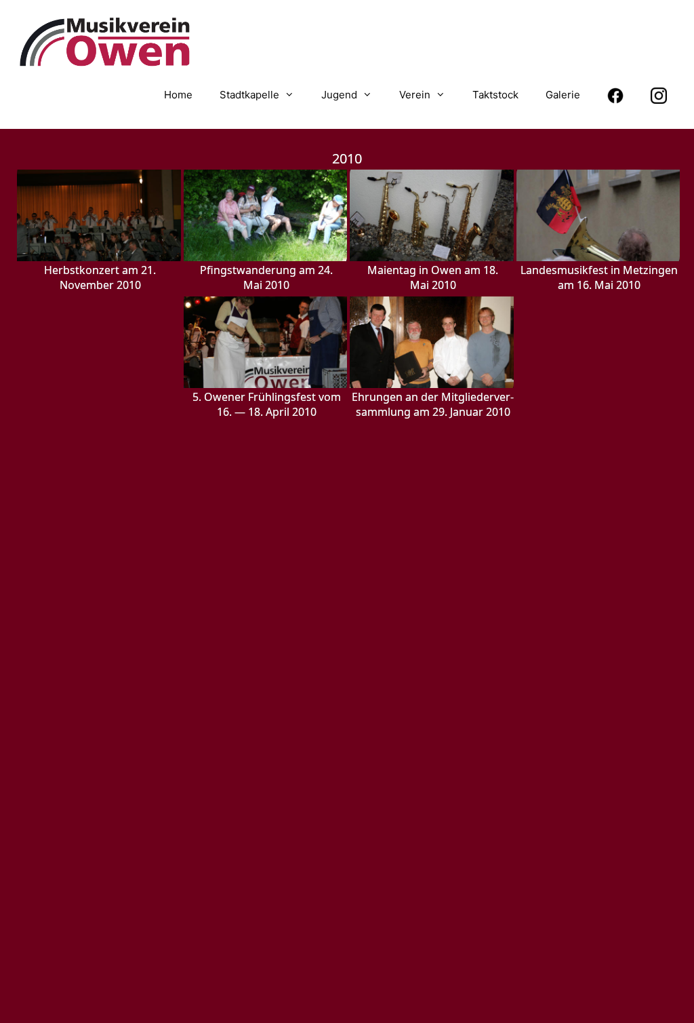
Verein (414, 94)
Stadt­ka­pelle (249, 94)
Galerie (563, 94)
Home (178, 94)
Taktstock (495, 94)
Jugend (339, 94)
